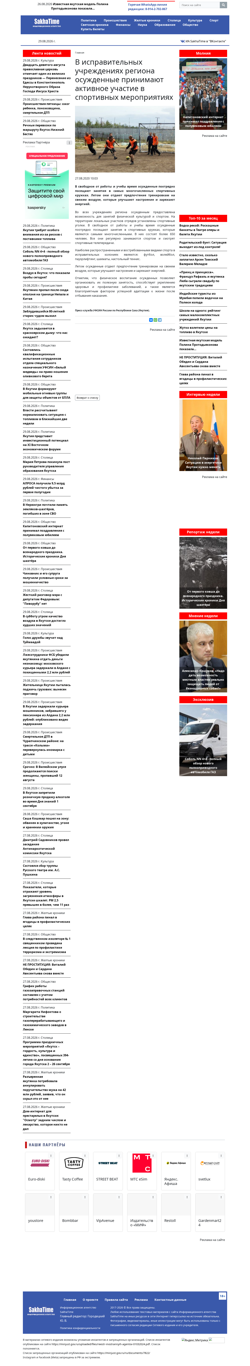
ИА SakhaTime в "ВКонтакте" (205, 41)
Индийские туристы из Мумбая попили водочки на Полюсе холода (201, 298)
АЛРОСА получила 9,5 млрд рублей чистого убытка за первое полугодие (44, 487)
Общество (190, 25)
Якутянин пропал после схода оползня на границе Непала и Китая (46, 294)
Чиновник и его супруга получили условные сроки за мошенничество (45, 577)
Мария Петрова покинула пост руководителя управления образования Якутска (46, 466)
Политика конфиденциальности (80, 1328)
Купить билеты (93, 29)
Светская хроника (95, 25)
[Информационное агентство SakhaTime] (47, 22)
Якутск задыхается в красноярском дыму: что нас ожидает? (45, 332)
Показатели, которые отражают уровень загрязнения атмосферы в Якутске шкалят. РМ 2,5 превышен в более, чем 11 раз (46, 896)
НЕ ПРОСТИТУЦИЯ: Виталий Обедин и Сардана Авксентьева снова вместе (44, 969)
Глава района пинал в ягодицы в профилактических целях (46, 921)
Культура (195, 20)
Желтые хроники (147, 20)
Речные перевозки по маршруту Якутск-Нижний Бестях (43, 129)
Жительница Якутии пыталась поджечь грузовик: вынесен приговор (47, 689)
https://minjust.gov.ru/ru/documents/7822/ (123, 1353)
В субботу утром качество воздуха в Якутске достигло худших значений (44, 620)
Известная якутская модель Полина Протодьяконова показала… (200, 344)
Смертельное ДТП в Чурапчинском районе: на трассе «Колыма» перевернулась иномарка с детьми (44, 745)
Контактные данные (170, 1300)
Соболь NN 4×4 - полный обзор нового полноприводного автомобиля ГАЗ (46, 255)
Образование (164, 25)
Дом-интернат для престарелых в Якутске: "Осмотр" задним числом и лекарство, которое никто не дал (45, 1120)
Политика (88, 20)
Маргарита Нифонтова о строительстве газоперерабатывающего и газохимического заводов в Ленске (44, 1020)
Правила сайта (116, 1300)
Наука (142, 25)
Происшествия (115, 20)
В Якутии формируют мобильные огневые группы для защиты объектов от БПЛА (46, 393)
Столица (174, 20)
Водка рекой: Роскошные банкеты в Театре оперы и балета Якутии (199, 229)
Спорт (214, 20)
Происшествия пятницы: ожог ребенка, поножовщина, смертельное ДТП (46, 108)
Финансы (123, 25)
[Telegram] (160, 320)
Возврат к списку (87, 397)
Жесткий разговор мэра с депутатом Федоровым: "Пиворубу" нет (42, 599)
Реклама (141, 1300)
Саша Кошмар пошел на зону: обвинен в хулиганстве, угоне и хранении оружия (46, 822)
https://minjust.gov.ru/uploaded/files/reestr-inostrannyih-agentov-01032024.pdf (101, 1344)
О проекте (90, 1300)
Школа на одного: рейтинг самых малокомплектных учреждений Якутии (200, 315)
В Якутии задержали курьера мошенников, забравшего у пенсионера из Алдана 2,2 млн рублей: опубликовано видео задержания (46, 715)
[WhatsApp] (155, 320)
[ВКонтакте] (151, 320)
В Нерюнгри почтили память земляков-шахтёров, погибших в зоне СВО (45, 509)
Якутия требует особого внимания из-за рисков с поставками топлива (42, 234)
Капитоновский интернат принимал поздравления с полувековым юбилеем (43, 530)
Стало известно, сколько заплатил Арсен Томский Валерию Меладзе (198, 259)
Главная (70, 1300)
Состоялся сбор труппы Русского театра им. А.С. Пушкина (41, 870)
